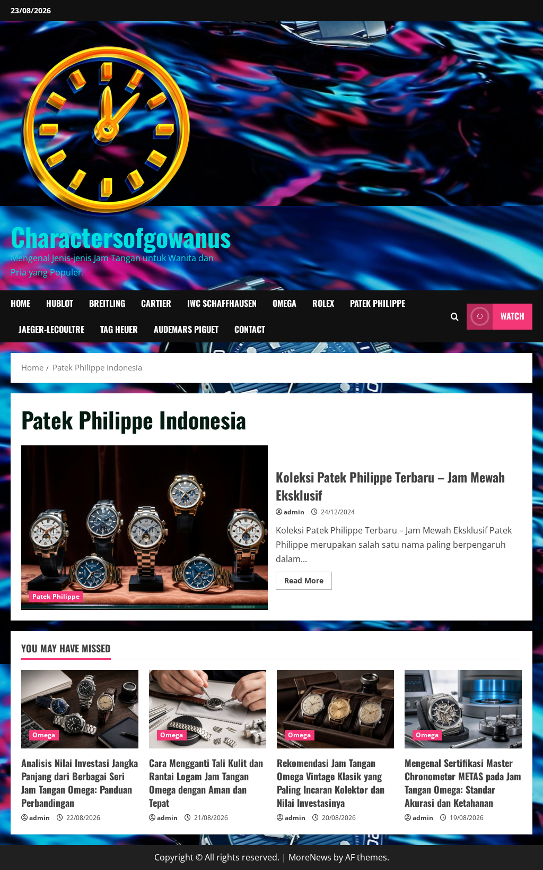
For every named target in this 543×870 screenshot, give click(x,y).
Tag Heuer (119, 329)
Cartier (156, 303)
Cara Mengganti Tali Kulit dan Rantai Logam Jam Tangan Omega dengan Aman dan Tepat (206, 783)
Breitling (107, 303)
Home (20, 303)
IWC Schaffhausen (222, 303)
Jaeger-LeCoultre (51, 329)
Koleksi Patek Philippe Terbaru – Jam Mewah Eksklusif (144, 527)
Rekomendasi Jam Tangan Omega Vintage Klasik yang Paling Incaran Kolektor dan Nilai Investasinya (330, 783)
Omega (284, 303)
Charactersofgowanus (121, 236)
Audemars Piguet (186, 329)
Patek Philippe (377, 303)
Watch (512, 316)
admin (294, 511)
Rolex (323, 303)
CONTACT (249, 329)
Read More (308, 582)
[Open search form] (455, 316)
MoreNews (309, 857)
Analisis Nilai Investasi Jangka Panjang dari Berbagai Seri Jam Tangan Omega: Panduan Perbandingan (79, 783)
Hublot (59, 303)
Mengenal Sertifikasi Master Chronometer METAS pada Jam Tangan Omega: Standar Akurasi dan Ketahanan (463, 783)
